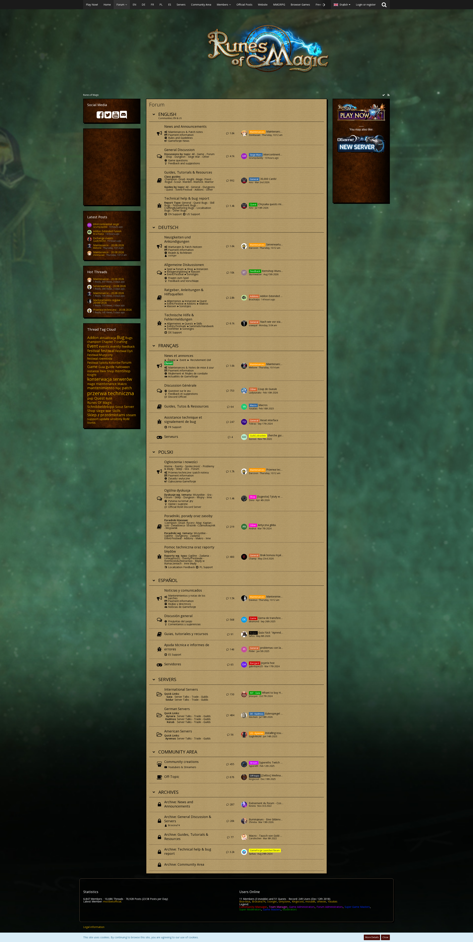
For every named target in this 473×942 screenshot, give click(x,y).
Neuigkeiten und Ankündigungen (177, 239)
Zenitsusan (99, 255)
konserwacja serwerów (109, 379)
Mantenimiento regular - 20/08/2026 (107, 301)
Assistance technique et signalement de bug (183, 419)
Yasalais (253, 408)
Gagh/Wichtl (99, 240)
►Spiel (168, 269)
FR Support (174, 427)
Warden (187, 182)
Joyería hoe (268, 663)
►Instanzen (201, 269)
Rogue (168, 182)
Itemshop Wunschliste (275, 271)
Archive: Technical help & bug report (187, 851)
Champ (252, 558)
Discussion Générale (180, 385)
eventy (115, 346)
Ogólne (168, 535)
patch (127, 387)
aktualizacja (108, 338)
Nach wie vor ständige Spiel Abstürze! (282, 322)
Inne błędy (190, 563)
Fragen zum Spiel (178, 278)
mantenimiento (101, 387)
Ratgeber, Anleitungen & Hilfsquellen (183, 292)
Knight (91, 375)
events (104, 346)
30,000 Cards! (268, 179)
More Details (372, 937)
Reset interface (269, 420)
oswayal (253, 325)
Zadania (195, 535)
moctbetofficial (112, 901)
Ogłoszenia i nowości (181, 462)
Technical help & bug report (186, 198)
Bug (120, 337)
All (193, 154)
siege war (103, 410)
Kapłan (207, 523)
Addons (199, 189)
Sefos (252, 636)
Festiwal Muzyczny (100, 355)
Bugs (128, 338)
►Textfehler (171, 328)
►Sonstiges (191, 274)
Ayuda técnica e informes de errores (186, 647)
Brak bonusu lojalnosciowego (278, 555)
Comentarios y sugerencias (184, 624)
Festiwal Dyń (124, 351)
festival (93, 350)
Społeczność (192, 466)
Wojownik (171, 528)
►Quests (187, 323)
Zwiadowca (178, 525)
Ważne (168, 466)
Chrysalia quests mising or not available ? (282, 204)
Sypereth (253, 766)
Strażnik (191, 525)
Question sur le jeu (179, 391)
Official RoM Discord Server (184, 507)
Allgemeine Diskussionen (184, 264)
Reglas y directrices (179, 604)
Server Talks (182, 696)
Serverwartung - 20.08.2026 (109, 286)
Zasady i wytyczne (179, 478)
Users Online (249, 892)
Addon (93, 337)
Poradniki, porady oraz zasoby (188, 516)
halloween (122, 367)
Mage (199, 179)
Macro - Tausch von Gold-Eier (267, 835)
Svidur (169, 699)
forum (126, 362)
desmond (254, 621)
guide (110, 366)
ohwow (321, 901)
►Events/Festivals (175, 326)
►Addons (190, 303)
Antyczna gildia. (267, 525)
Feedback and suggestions (184, 163)
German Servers (177, 709)
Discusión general (178, 616)
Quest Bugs (200, 202)
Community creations (181, 761)
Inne (209, 497)
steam (131, 415)
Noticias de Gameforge (182, 607)
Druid (181, 179)
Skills (116, 410)
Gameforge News (178, 140)
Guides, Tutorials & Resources (188, 172)
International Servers (181, 689)
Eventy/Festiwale (192, 558)
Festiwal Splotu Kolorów (103, 363)
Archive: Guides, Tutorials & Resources (186, 836)
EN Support (175, 214)
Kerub (170, 722)
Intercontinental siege (106, 224)
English (167, 114)
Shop (91, 410)
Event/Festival (184, 189)
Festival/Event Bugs (184, 205)
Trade (195, 696)
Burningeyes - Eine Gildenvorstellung (270, 819)
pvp (90, 398)
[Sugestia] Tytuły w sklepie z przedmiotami (282, 496)
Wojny (200, 497)
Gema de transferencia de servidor (279, 618)
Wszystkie (199, 494)
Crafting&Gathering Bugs (179, 208)
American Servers (178, 731)
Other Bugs (179, 210)
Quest (99, 398)
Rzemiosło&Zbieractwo (178, 561)
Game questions (178, 160)
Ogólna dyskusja (177, 490)
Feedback (128, 346)
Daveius (253, 600)
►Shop (188, 269)
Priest (207, 179)
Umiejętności (172, 558)
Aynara (170, 716)
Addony (188, 538)
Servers (167, 679)
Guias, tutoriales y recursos (186, 634)
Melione (97, 247)
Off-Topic (171, 776)
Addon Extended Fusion (107, 231)
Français (168, 345)
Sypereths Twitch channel (274, 762)
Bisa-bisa (244, 901)
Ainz (251, 182)
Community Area (177, 752)
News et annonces (178, 355)
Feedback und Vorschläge (183, 281)
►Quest (202, 301)
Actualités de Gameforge (183, 376)
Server (129, 406)
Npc (118, 388)
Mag (198, 523)
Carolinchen (255, 838)
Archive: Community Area (184, 864)
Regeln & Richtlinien (180, 252)
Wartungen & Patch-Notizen (185, 247)
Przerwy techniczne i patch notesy (188, 472)
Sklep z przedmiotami (106, 414)
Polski (165, 452)
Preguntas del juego (180, 621)
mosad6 (310, 901)
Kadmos (170, 719)
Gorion (252, 439)
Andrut (252, 528)
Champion (171, 179)
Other (205, 156)
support (92, 419)
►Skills (198, 323)
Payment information (181, 135)
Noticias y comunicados (183, 590)
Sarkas (252, 853)
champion (94, 342)
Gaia (169, 696)
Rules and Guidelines (180, 138)
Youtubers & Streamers (182, 767)
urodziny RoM (120, 419)
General (195, 187)
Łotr (167, 525)
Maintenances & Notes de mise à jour (191, 367)
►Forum (178, 269)
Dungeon (180, 156)
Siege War (194, 156)
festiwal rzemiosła (99, 359)
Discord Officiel (177, 396)
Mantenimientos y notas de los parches (186, 597)
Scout (119, 407)
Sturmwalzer (255, 274)
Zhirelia (253, 822)
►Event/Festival (173, 274)
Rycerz (190, 523)
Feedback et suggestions (183, 394)
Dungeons (209, 187)
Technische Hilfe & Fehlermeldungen (179, 317)
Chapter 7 (108, 342)
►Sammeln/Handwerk (200, 326)
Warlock (198, 182)
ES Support (174, 654)
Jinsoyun (253, 696)
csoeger (172, 255)
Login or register (366, 4)
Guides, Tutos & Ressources (186, 406)
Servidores (172, 664)
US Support (193, 214)
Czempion (171, 523)
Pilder (252, 651)
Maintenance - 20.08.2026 (108, 245)
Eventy (179, 466)
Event (92, 346)
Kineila (252, 805)
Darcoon (253, 247)
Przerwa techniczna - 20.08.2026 (112, 309)
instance (93, 371)
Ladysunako (255, 392)
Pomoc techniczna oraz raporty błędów (189, 549)
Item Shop (107, 371)
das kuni (253, 717)
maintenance (106, 383)
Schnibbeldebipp (100, 406)
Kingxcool (254, 779)
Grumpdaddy (100, 226)
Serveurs (171, 436)
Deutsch (168, 227)
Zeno (251, 500)
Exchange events (103, 238)
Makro (122, 384)
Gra (187, 469)
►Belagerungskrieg (176, 271)
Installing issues (274, 733)
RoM (109, 398)
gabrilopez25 (256, 666)
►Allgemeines (172, 301)
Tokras (252, 423)
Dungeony (181, 535)
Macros (263, 405)
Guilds (204, 696)
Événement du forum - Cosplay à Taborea (274, 803)
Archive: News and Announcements (178, 804)
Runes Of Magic (99, 402)
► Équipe (170, 360)
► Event (181, 360)
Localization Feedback (181, 567)
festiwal (107, 350)
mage (91, 384)
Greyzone (284, 901)
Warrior (209, 182)
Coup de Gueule (267, 389)
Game (92, 366)
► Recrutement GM (199, 360)
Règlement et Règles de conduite (188, 373)
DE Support (175, 332)
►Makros (202, 303)
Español (168, 580)
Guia (101, 367)
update (104, 419)
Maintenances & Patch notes (185, 132)
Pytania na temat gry (180, 501)
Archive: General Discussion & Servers (187, 818)
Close (385, 937)
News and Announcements (185, 126)
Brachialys (98, 233)
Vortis (91, 423)
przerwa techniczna (110, 393)
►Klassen (194, 271)
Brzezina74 (174, 825)
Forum (211, 154)
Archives (168, 792)
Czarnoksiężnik (206, 525)
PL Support (206, 567)
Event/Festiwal (173, 538)
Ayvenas (170, 738)
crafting (121, 342)
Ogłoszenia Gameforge (182, 481)
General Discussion (179, 149)
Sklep (179, 469)
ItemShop (122, 371)
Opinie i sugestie (178, 504)
